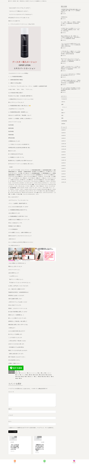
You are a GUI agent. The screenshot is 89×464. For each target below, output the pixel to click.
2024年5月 (63, 162)
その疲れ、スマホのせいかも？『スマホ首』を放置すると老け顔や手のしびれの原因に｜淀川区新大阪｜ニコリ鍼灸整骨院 (70, 67)
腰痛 (40, 376)
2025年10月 (63, 149)
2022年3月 (63, 171)
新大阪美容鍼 (49, 374)
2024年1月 (63, 168)
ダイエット (64, 107)
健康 (16, 371)
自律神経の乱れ (64, 17)
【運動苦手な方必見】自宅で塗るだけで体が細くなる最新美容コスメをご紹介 (39, 447)
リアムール (23, 374)
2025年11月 (63, 146)
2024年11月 (63, 160)
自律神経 (44, 376)
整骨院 (31, 374)
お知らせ (63, 101)
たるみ (18, 374)
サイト (9, 421)
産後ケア (63, 112)
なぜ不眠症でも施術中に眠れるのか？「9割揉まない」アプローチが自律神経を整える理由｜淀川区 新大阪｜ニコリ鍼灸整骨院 (71, 81)
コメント (11, 391)
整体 (27, 374)
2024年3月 (63, 165)
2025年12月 (63, 143)
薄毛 (53, 376)
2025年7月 (63, 154)
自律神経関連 (64, 120)
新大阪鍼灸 (19, 376)
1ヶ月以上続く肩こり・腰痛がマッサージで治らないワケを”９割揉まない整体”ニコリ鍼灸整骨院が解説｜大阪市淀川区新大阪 (71, 52)
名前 (10, 409)
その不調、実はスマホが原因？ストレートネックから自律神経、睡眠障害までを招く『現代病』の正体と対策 (70, 29)
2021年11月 (63, 182)
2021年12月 (63, 179)
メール (10, 415)
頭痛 (21, 378)
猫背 (23, 376)
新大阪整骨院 (42, 374)
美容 (19, 371)
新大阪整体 (36, 374)
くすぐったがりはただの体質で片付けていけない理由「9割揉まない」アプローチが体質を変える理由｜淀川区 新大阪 (71, 45)
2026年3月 (63, 135)
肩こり (36, 376)
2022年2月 (63, 173)
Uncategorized (64, 98)
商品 (62, 109)
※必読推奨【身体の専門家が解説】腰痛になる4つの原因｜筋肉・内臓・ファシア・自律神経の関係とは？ (71, 10)
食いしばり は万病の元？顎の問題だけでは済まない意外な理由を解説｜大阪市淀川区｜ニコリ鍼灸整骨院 (70, 89)
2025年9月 (63, 151)
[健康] (13, 438)
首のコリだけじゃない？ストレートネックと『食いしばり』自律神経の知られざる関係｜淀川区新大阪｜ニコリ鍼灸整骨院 (70, 60)
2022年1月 (63, 176)
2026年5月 (63, 130)
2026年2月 (63, 138)
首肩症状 (63, 123)
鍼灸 (17, 378)
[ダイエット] (38, 438)
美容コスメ (31, 376)
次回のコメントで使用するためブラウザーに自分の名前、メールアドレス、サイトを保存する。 (31, 427)
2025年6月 (63, 157)
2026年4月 (63, 132)
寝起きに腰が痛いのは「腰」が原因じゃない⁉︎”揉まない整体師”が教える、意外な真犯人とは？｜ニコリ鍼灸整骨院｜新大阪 (70, 37)
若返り (49, 376)
